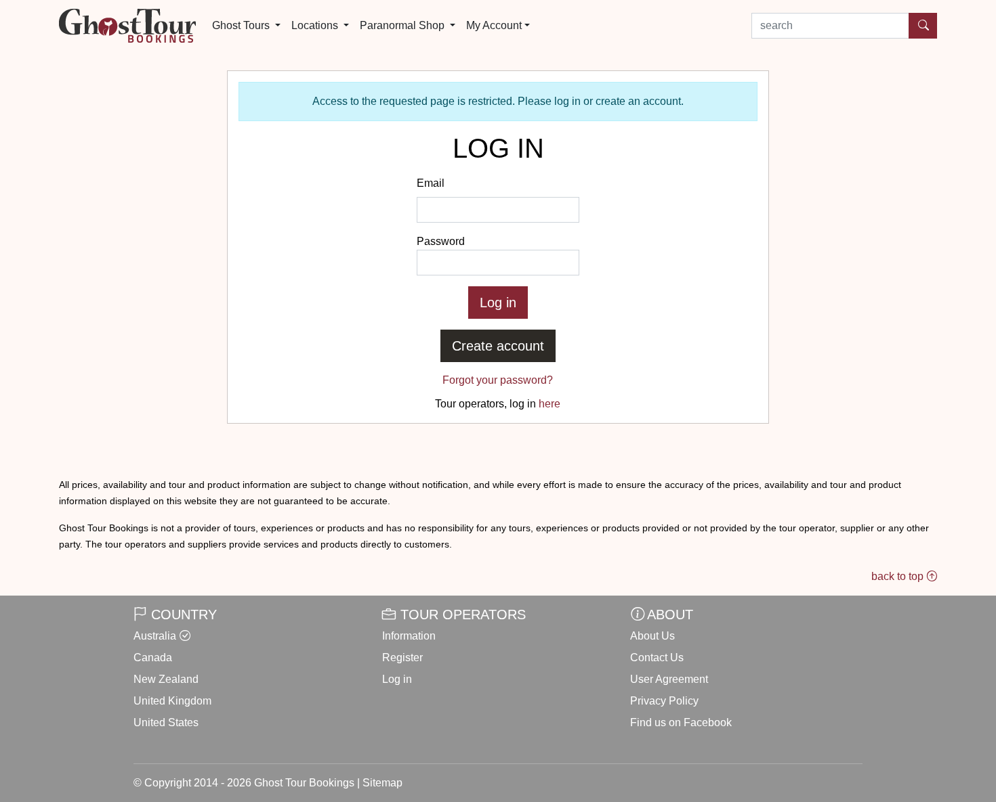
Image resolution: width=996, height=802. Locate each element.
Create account (498, 345)
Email (430, 183)
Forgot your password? (497, 380)
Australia (154, 636)
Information (409, 636)
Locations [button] (316, 25)
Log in (397, 679)
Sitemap (382, 782)
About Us (652, 636)
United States (166, 722)
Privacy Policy (664, 701)
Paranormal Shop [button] (403, 25)
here (549, 403)
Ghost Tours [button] (242, 25)
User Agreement (669, 679)
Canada (152, 657)
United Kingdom (172, 701)
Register (402, 657)
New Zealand (166, 679)
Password (441, 241)
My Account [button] (494, 25)
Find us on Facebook (681, 722)
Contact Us (657, 657)
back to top (898, 576)
